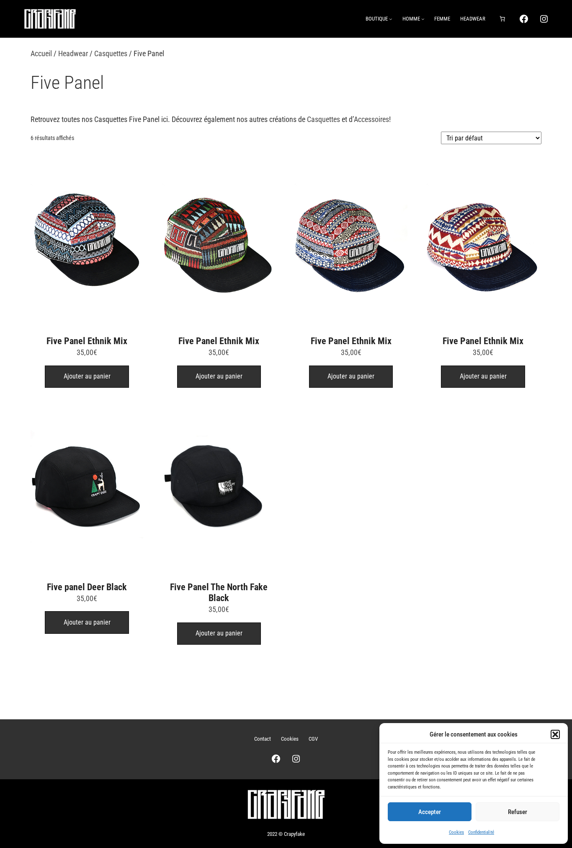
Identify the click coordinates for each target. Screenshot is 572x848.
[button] (555, 734)
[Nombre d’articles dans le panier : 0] (502, 19)
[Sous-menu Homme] (423, 19)
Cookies (456, 832)
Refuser (517, 812)
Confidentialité (481, 832)
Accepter (429, 812)
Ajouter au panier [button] (87, 376)
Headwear (73, 53)
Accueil (41, 53)
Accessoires (371, 119)
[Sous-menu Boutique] (390, 19)
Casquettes (110, 53)
